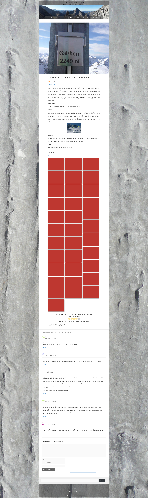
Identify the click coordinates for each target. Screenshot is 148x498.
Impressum (74, 488)
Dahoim (47, 17)
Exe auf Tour (95, 17)
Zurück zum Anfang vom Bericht (55, 155)
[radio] (69, 319)
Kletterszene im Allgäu (74, 17)
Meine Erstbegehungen (61, 17)
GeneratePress (82, 495)
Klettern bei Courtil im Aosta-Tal (55, 325)
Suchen (101, 480)
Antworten (45, 347)
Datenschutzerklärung (74, 491)
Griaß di (52, 17)
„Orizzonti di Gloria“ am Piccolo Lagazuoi (57, 324)
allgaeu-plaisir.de (74, 2)
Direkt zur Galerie (52, 84)
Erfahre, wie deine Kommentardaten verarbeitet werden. (83, 472)
